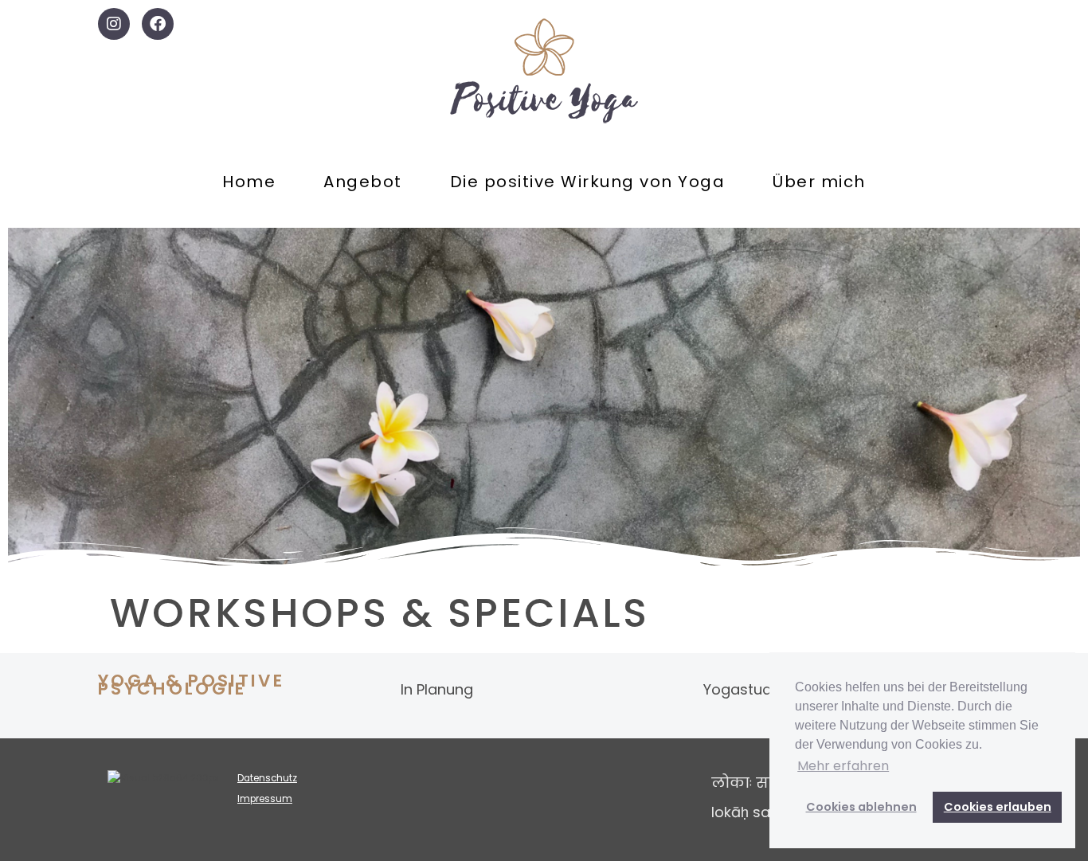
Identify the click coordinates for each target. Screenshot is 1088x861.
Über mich (819, 181)
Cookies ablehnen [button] (861, 807)
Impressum (264, 799)
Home (249, 181)
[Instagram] (114, 24)
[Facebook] (158, 24)
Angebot (362, 181)
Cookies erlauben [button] (997, 807)
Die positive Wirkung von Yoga (588, 181)
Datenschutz (267, 778)
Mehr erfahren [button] (843, 766)
